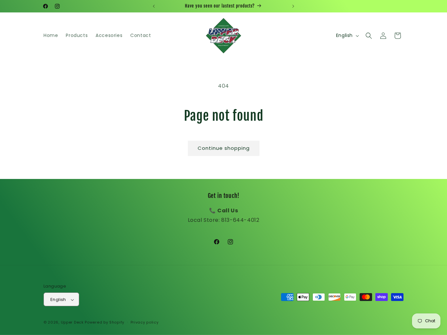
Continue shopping (224, 148)
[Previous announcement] (154, 6)
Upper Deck (72, 322)
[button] (369, 35)
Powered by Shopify (104, 322)
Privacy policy (145, 322)
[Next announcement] (293, 6)
